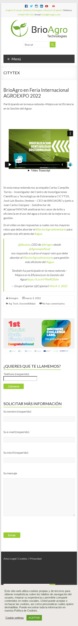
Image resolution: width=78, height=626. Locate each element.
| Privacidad (35, 558)
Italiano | (28, 10)
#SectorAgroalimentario (51, 229)
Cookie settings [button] (14, 617)
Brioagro (13, 298)
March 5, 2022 (58, 286)
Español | (58, 10)
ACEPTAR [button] (34, 617)
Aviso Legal (9, 558)
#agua (38, 233)
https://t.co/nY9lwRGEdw (42, 279)
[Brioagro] (39, 21)
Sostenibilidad (27, 303)
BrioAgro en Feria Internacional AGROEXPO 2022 (36, 93)
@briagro (47, 244)
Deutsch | (49, 10)
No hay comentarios (53, 303)
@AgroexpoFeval (39, 249)
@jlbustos (24, 244)
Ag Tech (13, 303)
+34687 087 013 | (26, 14)
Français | (19, 10)
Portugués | (38, 10)
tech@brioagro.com (51, 14)
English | (10, 10)
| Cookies (22, 558)
